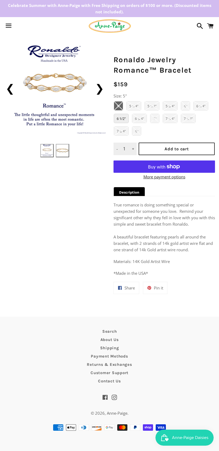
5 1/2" (152, 106)
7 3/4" (121, 131)
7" (155, 118)
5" (118, 106)
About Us (109, 339)
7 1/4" (170, 118)
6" (185, 106)
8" (136, 131)
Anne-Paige (117, 413)
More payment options (164, 176)
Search (109, 331)
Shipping (109, 348)
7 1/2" (188, 118)
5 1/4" (133, 106)
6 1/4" (200, 106)
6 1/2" (121, 118)
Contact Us (109, 381)
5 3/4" (170, 106)
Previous (10, 88)
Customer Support (109, 372)
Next (99, 88)
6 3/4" (139, 118)
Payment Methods (109, 356)
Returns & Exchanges (109, 364)
